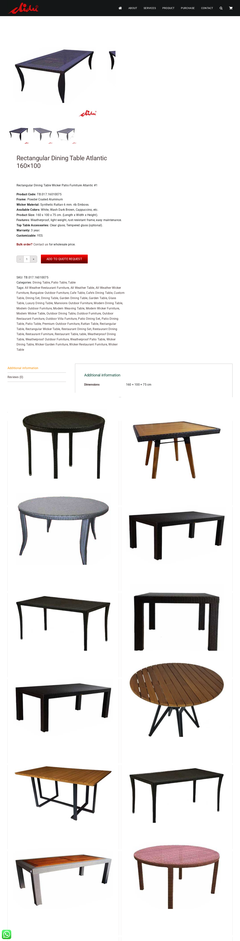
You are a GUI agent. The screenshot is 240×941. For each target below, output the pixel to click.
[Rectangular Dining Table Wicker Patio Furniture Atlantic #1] (54, 74)
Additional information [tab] (23, 368)
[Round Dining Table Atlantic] (63, 534)
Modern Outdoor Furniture (34, 308)
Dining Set (33, 298)
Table (72, 282)
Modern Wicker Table (30, 313)
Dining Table (41, 282)
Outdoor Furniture (89, 313)
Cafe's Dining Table (99, 293)
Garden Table (98, 298)
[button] (221, 8)
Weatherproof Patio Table (87, 339)
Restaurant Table (66, 334)
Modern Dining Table (108, 303)
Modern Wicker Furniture (102, 308)
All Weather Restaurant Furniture (47, 288)
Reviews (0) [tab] (15, 377)
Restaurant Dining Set (76, 329)
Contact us (40, 244)
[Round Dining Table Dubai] (63, 448)
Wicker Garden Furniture (51, 344)
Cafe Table (77, 293)
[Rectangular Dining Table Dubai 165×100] (63, 620)
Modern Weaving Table (68, 308)
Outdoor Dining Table (61, 313)
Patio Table (59, 282)
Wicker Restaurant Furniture (88, 344)
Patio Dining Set (89, 318)
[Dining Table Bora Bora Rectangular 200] (63, 706)
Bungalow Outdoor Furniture (49, 293)
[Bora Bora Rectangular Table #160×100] (176, 534)
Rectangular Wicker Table (43, 329)
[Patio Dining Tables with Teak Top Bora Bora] (63, 878)
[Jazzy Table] (63, 792)
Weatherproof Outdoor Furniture (47, 339)
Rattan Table (89, 324)
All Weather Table (82, 288)
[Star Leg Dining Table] (176, 706)
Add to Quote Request (64, 259)
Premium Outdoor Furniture (61, 324)
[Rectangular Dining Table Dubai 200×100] (176, 792)
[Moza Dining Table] (176, 448)
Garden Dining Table (74, 298)
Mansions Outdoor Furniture (73, 303)
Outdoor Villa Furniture (61, 318)
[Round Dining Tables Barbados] (176, 878)
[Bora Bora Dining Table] (176, 620)
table (82, 334)
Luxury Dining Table (39, 303)
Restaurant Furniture (39, 334)
